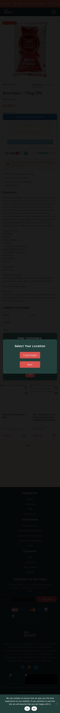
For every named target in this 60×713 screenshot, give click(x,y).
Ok (27, 708)
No (34, 708)
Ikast (29, 364)
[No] (56, 703)
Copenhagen (30, 355)
